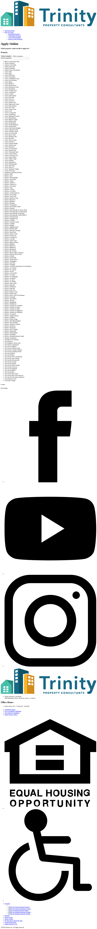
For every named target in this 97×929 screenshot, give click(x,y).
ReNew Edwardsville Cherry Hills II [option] (16, 215)
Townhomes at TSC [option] (11, 379)
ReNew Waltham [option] (10, 317)
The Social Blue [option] (9, 355)
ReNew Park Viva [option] (10, 290)
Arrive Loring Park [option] (10, 113)
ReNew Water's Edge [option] (11, 319)
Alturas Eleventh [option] (10, 66)
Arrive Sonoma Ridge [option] (11, 143)
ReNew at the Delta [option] (10, 194)
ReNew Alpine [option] (9, 181)
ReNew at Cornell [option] (10, 191)
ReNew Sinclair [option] (9, 300)
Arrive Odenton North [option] (11, 130)
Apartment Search (10, 709)
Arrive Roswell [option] (9, 138)
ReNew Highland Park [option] (11, 227)
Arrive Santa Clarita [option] (10, 140)
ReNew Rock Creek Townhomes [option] (15, 295)
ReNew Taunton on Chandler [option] (13, 305)
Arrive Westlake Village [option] (12, 169)
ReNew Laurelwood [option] (11, 237)
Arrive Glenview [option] (10, 101)
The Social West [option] (9, 372)
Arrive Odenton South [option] (11, 131)
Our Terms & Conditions (12, 713)
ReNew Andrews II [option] (10, 184)
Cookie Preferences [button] (10, 922)
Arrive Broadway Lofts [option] (12, 87)
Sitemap (7, 915)
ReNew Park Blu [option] (10, 285)
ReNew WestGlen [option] (10, 326)
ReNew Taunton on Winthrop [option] (13, 312)
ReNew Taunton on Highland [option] (13, 310)
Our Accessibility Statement (13, 711)
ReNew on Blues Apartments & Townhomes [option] (18, 266)
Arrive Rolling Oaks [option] (11, 136)
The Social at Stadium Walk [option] (13, 351)
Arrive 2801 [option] (8, 72)
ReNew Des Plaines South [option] (12, 206)
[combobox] (48, 218)
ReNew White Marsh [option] (11, 333)
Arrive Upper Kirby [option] (10, 157)
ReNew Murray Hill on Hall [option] (13, 254)
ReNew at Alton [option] (9, 189)
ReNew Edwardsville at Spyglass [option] (15, 213)
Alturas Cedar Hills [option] (10, 65)
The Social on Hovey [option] (11, 367)
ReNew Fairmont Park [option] (11, 217)
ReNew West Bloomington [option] (13, 321)
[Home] (48, 26)
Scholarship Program (14, 36)
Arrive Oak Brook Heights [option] (13, 128)
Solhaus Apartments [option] (10, 338)
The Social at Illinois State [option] (12, 348)
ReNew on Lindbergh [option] (11, 276)
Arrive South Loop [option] (10, 145)
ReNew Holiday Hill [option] (11, 229)
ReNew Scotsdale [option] (10, 297)
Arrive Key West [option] (10, 107)
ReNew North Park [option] (10, 258)
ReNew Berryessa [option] (10, 200)
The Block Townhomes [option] (12, 339)
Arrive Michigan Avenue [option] (12, 116)
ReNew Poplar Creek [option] (11, 292)
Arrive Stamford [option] (9, 147)
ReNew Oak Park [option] (10, 263)
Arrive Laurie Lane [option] (10, 109)
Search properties (6, 58)
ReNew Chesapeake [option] (11, 205)
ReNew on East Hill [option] (11, 273)
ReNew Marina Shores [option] (11, 242)
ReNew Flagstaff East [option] (11, 218)
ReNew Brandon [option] (10, 203)
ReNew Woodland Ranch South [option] (14, 336)
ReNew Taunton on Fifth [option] (12, 309)
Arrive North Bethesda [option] (11, 124)
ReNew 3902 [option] (9, 174)
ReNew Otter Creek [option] (11, 283)
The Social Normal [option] (10, 363)
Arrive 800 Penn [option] (9, 75)
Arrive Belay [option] (8, 82)
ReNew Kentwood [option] (10, 235)
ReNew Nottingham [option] (11, 261)
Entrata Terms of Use (11, 924)
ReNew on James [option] (10, 275)
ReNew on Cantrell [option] (10, 268)
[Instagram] (50, 666)
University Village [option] (10, 380)
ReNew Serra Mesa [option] (10, 298)
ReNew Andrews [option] (10, 182)
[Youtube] (50, 574)
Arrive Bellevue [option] (9, 84)
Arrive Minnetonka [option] (10, 118)
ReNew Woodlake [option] (10, 334)
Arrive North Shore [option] (10, 126)
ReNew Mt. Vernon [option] (10, 251)
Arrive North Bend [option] (10, 123)
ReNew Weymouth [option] (10, 331)
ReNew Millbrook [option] (10, 247)
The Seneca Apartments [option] (12, 345)
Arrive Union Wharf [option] (11, 153)
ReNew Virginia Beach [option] (12, 316)
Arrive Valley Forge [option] (10, 159)
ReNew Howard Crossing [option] (12, 230)
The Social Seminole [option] (11, 368)
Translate (7, 903)
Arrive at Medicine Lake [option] (12, 78)
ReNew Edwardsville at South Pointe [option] (16, 211)
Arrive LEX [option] (8, 111)
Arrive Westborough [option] (11, 164)
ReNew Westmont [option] (10, 327)
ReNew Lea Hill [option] (9, 239)
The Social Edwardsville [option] (12, 360)
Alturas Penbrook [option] (10, 68)
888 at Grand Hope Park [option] (12, 61)
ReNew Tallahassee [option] (10, 304)
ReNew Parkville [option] (10, 288)
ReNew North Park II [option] (11, 259)
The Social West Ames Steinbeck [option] (14, 377)
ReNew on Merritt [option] (10, 278)
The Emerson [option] (9, 341)
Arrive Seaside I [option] (9, 142)
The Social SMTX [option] (10, 370)
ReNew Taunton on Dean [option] (12, 307)
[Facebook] (50, 482)
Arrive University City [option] (11, 155)
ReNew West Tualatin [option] (11, 329)
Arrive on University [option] (11, 133)
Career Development (14, 37)
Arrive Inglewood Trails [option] (12, 104)
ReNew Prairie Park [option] (11, 293)
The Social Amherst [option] (10, 346)
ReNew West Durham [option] (11, 322)
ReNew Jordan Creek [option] (11, 234)
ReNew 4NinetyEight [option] (11, 177)
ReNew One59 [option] (9, 271)
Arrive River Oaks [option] (10, 135)
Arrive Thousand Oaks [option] (11, 152)
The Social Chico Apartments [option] (13, 356)
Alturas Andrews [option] (10, 63)
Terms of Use (9, 917)
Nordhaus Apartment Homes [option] (13, 172)
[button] (50, 808)
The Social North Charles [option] (12, 365)
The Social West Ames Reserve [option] (14, 375)
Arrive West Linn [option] (10, 171)
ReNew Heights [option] (9, 225)
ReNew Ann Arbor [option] (10, 186)
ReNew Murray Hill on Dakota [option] (14, 252)
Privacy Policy (9, 919)
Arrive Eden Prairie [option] (10, 95)
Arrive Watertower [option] (10, 162)
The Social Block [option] (10, 353)
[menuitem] (50, 31)
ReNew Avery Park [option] (10, 196)
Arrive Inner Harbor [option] (11, 106)
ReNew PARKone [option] (10, 287)
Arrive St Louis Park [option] (11, 148)
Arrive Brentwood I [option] (10, 85)
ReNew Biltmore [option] (10, 201)
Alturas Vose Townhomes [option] (12, 70)
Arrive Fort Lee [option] (9, 99)
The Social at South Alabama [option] (13, 350)
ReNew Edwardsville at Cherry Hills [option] (16, 210)
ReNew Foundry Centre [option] (12, 222)
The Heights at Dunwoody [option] (13, 343)
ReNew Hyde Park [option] (10, 232)
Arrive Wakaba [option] (9, 160)
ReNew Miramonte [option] (10, 249)
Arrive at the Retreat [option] (11, 80)
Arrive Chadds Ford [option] (11, 90)
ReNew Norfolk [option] (9, 256)
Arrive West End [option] (10, 165)
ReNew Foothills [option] (10, 220)
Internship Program (14, 34)
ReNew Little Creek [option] (11, 240)
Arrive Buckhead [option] (10, 89)
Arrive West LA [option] (9, 167)
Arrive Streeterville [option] (10, 150)
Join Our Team (9, 32)
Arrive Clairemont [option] (10, 92)
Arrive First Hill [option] (9, 97)
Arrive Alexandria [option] (10, 77)
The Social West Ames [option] (11, 374)
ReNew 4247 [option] (9, 176)
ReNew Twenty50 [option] (10, 314)
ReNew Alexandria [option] (10, 179)
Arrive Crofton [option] (9, 94)
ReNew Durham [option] (9, 208)
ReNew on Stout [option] (10, 280)
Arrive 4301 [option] (8, 73)
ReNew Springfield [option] (10, 302)
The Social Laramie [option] (10, 362)
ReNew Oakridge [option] (10, 264)
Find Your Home (10, 30)
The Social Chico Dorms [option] (12, 358)
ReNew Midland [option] (10, 244)
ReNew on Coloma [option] (10, 269)
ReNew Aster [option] (9, 188)
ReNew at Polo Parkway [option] (12, 193)
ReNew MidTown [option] (10, 246)
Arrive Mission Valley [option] (11, 119)
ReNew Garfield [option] (9, 223)
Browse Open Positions (15, 39)
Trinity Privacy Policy (11, 714)
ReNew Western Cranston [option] (12, 324)
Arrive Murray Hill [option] (10, 121)
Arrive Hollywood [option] (10, 102)
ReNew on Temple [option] (10, 281)
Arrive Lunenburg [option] (10, 114)
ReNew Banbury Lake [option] (11, 198)
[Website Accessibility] (50, 900)
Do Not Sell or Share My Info (13, 921)
